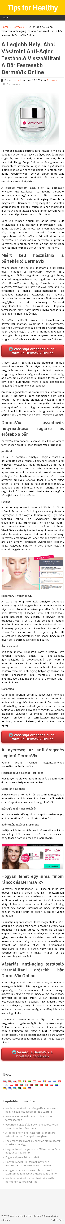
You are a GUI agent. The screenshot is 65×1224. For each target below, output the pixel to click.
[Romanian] (44, 1081)
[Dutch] (34, 1081)
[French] (26, 1085)
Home (4, 26)
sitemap (5, 1220)
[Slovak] (49, 1081)
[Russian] (51, 1085)
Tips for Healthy (33, 7)
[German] (9, 1081)
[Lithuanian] (29, 1081)
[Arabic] (19, 1088)
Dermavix (18, 26)
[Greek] (9, 1088)
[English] (4, 1081)
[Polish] (39, 1081)
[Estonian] (21, 1085)
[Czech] (14, 1081)
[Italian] (24, 1081)
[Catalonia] (24, 1088)
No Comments (11, 84)
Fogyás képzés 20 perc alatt (22, 1157)
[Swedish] (4, 1088)
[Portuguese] (46, 1085)
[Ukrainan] (14, 1088)
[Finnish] (54, 1081)
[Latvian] (31, 1085)
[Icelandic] (29, 1088)
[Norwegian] (41, 1085)
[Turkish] (59, 1081)
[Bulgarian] (11, 1085)
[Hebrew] (6, 1085)
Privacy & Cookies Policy (46, 1216)
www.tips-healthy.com (21, 1216)
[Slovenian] (56, 1085)
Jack (19, 80)
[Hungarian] (36, 1085)
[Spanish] (19, 1081)
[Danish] (16, 1085)
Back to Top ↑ (57, 1220)
